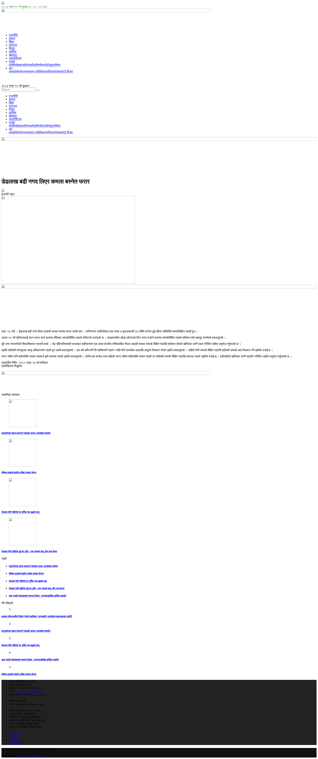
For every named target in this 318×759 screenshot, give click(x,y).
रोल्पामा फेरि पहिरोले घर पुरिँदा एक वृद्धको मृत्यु (20, 512)
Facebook (14, 733)
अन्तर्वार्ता (13, 71)
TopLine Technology (30, 755)
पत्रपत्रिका (48, 71)
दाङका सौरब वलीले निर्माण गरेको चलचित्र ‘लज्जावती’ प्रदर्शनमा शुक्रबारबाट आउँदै (36, 616)
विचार (12, 48)
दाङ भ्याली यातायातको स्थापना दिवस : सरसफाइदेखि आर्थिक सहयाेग (37, 595)
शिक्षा (11, 41)
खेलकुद (13, 55)
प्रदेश (12, 61)
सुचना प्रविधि (35, 71)
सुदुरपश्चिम (54, 64)
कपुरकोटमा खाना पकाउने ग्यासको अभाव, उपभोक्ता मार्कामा (25, 433)
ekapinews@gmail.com (29, 691)
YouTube (14, 740)
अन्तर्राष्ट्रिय (15, 58)
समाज (12, 38)
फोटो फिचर (67, 71)
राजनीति (13, 35)
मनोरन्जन (23, 71)
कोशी (11, 64)
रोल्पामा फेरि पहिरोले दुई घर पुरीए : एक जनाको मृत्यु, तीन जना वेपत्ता (29, 551)
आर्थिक (12, 51)
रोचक (58, 71)
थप (10, 68)
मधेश (16, 64)
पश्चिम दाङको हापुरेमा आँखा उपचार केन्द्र (18, 472)
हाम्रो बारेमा (15, 743)
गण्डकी (30, 64)
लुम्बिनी (37, 64)
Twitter (13, 736)
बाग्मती (22, 64)
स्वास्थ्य (13, 45)
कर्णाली (45, 64)
